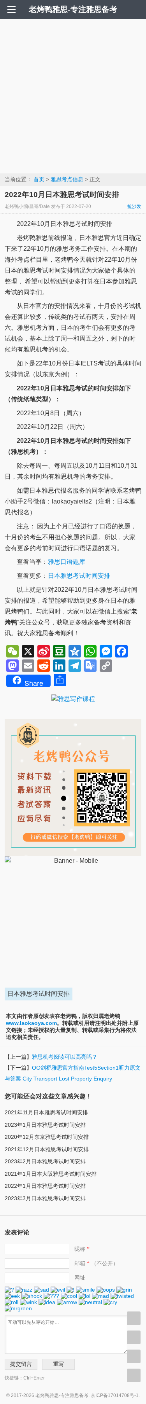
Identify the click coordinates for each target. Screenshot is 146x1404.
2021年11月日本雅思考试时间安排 (46, 1112)
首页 (38, 179)
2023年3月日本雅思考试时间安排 (45, 1198)
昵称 (82, 1249)
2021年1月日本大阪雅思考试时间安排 (51, 1174)
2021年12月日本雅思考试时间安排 (47, 1149)
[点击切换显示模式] (134, 1318)
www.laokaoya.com (31, 1023)
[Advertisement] (73, 96)
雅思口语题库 (66, 561)
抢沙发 (134, 206)
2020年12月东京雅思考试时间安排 (47, 1137)
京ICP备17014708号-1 (115, 1395)
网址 (79, 1278)
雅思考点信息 (67, 179)
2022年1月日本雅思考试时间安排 (45, 1186)
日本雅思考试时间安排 (79, 575)
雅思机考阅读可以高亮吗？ (64, 1057)
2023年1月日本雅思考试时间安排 (45, 1125)
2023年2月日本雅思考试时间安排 (45, 1161)
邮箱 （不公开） (96, 1263)
